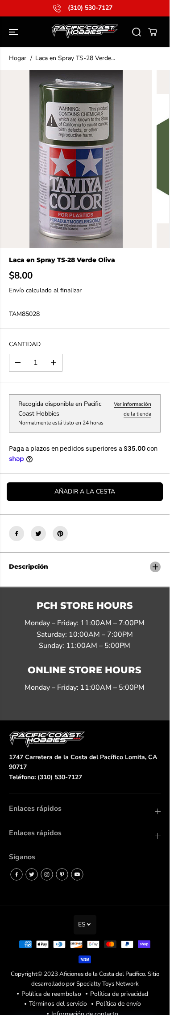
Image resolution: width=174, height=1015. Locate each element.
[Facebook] (16, 533)
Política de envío (118, 1003)
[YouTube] (77, 874)
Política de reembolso (51, 994)
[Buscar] (136, 32)
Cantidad (25, 344)
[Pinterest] (60, 533)
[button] (14, 31)
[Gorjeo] (38, 533)
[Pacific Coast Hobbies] (84, 31)
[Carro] (153, 32)
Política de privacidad (119, 994)
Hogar (17, 58)
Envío (16, 290)
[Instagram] (46, 874)
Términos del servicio (58, 1003)
